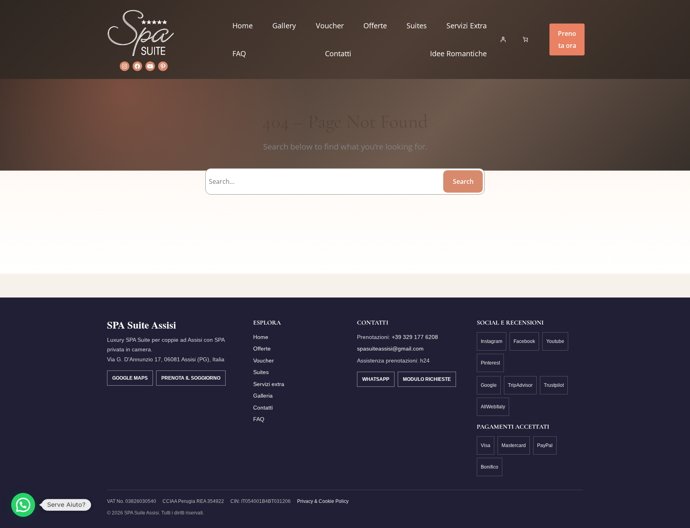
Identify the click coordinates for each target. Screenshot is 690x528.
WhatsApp (375, 379)
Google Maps (130, 378)
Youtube (555, 341)
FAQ (258, 419)
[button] (23, 505)
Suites (261, 372)
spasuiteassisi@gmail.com (390, 348)
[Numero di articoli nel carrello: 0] (525, 39)
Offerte (262, 348)
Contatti (263, 407)
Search (463, 181)
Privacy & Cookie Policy (323, 501)
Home (260, 337)
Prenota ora (567, 39)
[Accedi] (503, 39)
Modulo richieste (427, 379)
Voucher (263, 360)
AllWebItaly (493, 407)
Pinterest (490, 363)
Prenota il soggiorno (190, 378)
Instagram (491, 341)
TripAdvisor (520, 385)
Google (489, 385)
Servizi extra (268, 384)
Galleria (263, 395)
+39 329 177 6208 (415, 337)
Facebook (524, 341)
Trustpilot (554, 385)
